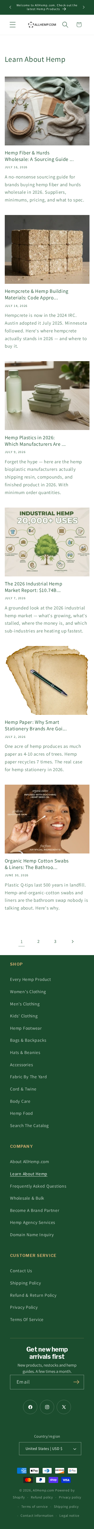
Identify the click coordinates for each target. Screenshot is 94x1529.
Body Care (20, 1101)
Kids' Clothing (24, 1016)
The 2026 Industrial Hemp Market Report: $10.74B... (33, 586)
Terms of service (34, 1506)
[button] (13, 25)
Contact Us (21, 1270)
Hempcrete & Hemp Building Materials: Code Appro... (36, 294)
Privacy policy (70, 1497)
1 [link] (22, 941)
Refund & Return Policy (33, 1295)
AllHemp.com (43, 1490)
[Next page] (72, 941)
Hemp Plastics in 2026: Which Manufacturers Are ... (35, 440)
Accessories (21, 1064)
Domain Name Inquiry (32, 1234)
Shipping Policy (25, 1283)
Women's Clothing (28, 991)
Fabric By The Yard (28, 1076)
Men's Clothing (25, 1004)
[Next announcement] (83, 7)
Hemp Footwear (26, 1028)
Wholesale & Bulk (27, 1198)
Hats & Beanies (25, 1052)
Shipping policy (66, 1506)
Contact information (37, 1515)
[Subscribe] (76, 1382)
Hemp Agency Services (32, 1222)
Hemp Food (21, 1113)
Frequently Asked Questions (38, 1186)
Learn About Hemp (28, 1174)
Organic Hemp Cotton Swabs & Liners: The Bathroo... (37, 863)
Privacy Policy (24, 1307)
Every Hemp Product (30, 979)
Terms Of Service (27, 1319)
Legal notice (69, 1515)
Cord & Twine (23, 1089)
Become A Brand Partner (34, 1210)
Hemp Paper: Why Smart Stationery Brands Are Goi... (36, 725)
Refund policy (42, 1497)
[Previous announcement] (10, 7)
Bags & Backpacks (28, 1040)
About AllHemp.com (29, 1161)
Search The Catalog (29, 1125)
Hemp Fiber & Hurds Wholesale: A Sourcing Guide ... (39, 155)
